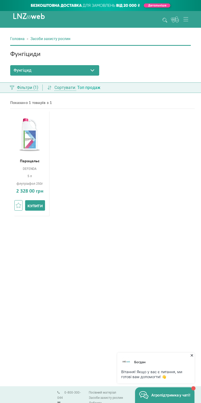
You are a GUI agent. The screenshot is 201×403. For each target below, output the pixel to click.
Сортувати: (65, 88)
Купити (35, 206)
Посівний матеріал (102, 392)
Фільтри (27, 88)
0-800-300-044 (69, 395)
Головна (17, 39)
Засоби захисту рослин (106, 398)
